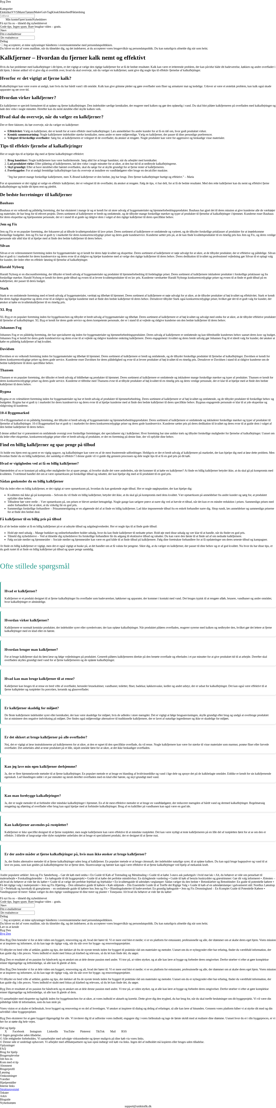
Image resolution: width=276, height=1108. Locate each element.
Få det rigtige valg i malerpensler (19, 885)
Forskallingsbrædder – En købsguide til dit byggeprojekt (51, 878)
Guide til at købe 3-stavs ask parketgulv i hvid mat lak (181, 875)
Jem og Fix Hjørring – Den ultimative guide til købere (73, 885)
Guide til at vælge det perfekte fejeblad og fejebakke (81, 881)
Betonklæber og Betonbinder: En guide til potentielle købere (236, 881)
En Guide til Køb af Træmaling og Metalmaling (118, 875)
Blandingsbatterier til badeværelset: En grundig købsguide (144, 888)
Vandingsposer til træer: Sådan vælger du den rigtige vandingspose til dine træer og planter (53, 891)
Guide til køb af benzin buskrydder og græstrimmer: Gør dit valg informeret (215, 878)
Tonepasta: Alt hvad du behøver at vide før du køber (140, 891)
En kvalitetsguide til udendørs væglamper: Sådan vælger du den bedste (156, 881)
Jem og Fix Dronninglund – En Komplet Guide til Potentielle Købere (222, 888)
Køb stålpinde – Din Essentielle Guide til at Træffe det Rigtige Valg (147, 885)
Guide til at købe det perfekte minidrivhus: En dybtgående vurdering (127, 878)
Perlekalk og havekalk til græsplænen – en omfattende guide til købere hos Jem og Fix (57, 888)
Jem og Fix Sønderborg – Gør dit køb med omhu (59, 875)
